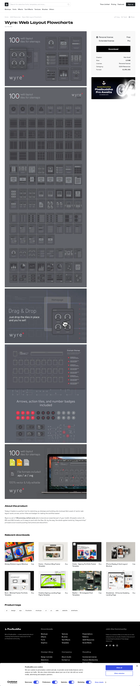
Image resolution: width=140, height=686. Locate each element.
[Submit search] (68, 4)
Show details (99, 682)
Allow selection (119, 673)
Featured (121, 4)
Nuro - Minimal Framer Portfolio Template (16, 594)
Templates (65, 643)
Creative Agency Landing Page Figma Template (50, 594)
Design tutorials (46, 657)
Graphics (44, 643)
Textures (37, 9)
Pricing (113, 4)
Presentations (87, 634)
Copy (118, 17)
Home (6, 17)
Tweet (125, 17)
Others (51, 9)
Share (132, 17)
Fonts (14, 9)
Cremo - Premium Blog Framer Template (49, 565)
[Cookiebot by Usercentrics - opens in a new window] (12, 682)
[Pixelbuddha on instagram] (117, 645)
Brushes (45, 9)
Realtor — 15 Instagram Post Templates (82, 594)
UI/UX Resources (15, 17)
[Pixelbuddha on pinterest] (110, 645)
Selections (44, 660)
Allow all (119, 668)
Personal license (124, 63)
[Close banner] (137, 666)
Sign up (130, 4)
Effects (20, 9)
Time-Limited (105, 4)
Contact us (66, 660)
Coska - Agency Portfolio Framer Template (84, 565)
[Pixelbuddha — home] (6, 4)
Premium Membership (90, 660)
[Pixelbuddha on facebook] (113, 645)
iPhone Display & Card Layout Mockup (117, 565)
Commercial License (89, 657)
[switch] (54, 682)
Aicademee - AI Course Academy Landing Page (117, 594)
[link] (74, 544)
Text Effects (28, 9)
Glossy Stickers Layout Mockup (16, 564)
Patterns (85, 637)
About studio (66, 657)
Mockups (8, 9)
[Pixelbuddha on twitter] (106, 645)
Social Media (87, 643)
